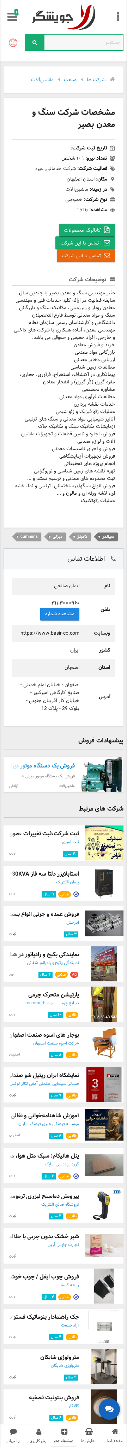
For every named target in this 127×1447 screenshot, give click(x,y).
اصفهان (14, 1055)
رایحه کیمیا (70, 1285)
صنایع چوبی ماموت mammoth (52, 1003)
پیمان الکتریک (67, 882)
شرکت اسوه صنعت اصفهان (56, 1043)
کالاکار (73, 1406)
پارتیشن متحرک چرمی (53, 995)
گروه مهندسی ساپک (62, 1164)
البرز (12, 974)
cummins (29, 536)
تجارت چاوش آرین (63, 1244)
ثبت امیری (70, 842)
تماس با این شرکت (80, 243)
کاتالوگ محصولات (82, 231)
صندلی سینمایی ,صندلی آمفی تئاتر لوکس (44, 1083)
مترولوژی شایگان (59, 1357)
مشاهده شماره (60, 614)
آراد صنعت (70, 1325)
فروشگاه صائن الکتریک (60, 1204)
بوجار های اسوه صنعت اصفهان (43, 1035)
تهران (12, 853)
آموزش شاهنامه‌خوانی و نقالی (45, 1115)
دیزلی (57, 536)
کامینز (82, 536)
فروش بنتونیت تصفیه (54, 1397)
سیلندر (108, 536)
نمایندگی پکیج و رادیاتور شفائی (53, 962)
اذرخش (72, 922)
